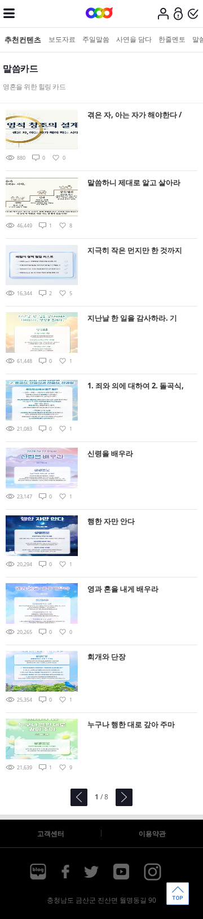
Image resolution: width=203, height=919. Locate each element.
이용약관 (152, 833)
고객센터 (50, 833)
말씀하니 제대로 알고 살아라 (133, 182)
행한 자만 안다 (111, 521)
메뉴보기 (9, 13)
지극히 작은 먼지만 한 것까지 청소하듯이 (134, 251)
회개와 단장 (106, 656)
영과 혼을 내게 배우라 (122, 589)
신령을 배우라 (110, 453)
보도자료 (62, 39)
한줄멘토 (172, 39)
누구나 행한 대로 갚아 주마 (131, 724)
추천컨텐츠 (23, 39)
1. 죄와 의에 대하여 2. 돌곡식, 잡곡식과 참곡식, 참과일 (135, 386)
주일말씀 (95, 39)
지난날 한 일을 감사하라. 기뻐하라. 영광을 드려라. (132, 319)
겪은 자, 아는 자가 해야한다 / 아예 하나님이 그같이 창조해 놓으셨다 (134, 115)
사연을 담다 (134, 39)
